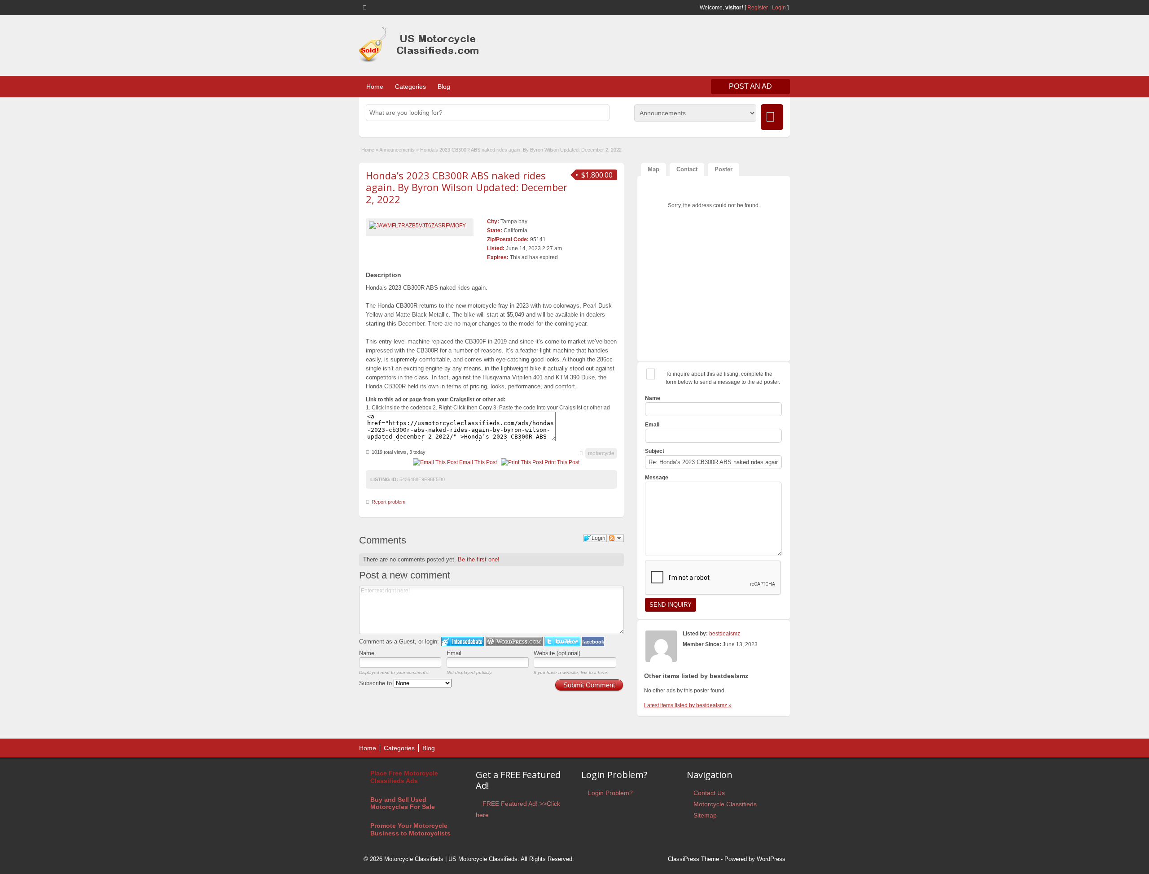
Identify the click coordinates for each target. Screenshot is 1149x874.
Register (757, 7)
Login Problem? (610, 792)
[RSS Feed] (366, 7)
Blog (444, 86)
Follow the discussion (616, 538)
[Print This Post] (522, 462)
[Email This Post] (435, 462)
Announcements (397, 149)
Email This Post (478, 462)
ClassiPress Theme (693, 859)
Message (656, 477)
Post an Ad (750, 86)
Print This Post (561, 462)
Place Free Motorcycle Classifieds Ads (404, 777)
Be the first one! (479, 559)
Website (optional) (557, 653)
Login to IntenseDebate (462, 641)
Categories (410, 86)
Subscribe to (376, 683)
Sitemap (705, 815)
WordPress (771, 859)
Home (374, 86)
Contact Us (709, 792)
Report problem (388, 501)
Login (779, 7)
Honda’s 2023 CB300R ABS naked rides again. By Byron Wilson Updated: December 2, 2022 (466, 187)
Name (366, 653)
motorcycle (601, 453)
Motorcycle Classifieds (725, 804)
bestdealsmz (724, 633)
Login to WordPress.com (514, 641)
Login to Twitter (562, 641)
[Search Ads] (772, 117)
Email (454, 653)
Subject (654, 451)
